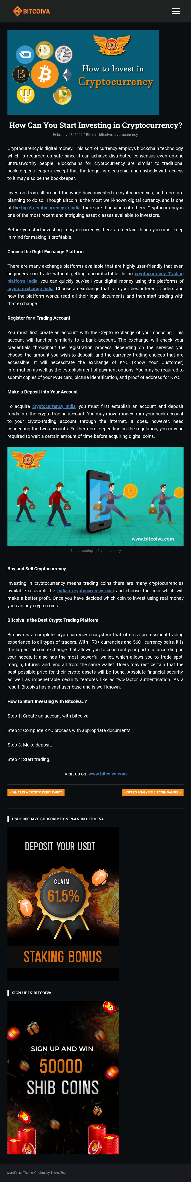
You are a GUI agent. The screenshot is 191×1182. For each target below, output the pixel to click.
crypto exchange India (30, 288)
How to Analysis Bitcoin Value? (151, 793)
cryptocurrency (126, 134)
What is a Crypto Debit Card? (37, 793)
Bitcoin (91, 134)
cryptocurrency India (54, 406)
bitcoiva (105, 134)
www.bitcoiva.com (108, 774)
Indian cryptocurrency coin (85, 590)
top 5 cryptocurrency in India (51, 208)
